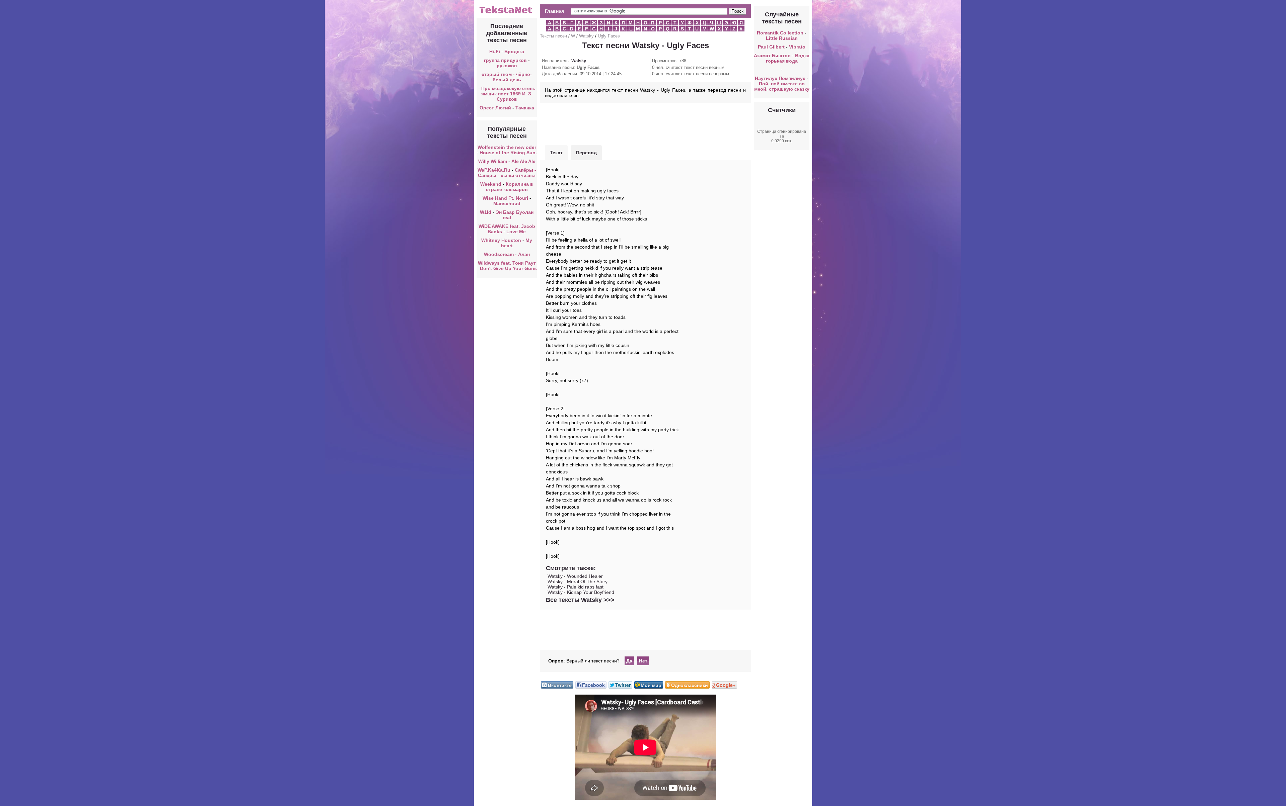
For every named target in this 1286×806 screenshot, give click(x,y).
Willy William (492, 161)
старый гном (497, 74)
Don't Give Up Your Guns (508, 268)
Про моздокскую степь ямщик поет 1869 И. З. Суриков (508, 94)
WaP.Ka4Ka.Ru (494, 170)
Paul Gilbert (771, 47)
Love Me (516, 231)
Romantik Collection (780, 32)
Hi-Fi (494, 51)
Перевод (586, 152)
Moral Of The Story (587, 581)
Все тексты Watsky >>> (580, 600)
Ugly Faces (609, 35)
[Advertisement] (645, 123)
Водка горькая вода (788, 58)
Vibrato (797, 47)
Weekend (490, 184)
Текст (556, 152)
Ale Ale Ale (523, 161)
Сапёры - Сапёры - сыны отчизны (507, 172)
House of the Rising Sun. (508, 152)
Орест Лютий (495, 107)
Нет (643, 660)
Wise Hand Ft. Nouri (505, 198)
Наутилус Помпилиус (780, 78)
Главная (554, 11)
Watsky (586, 35)
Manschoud (506, 203)
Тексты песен (553, 35)
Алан (524, 254)
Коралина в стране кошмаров (509, 186)
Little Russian (782, 38)
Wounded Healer (585, 576)
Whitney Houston (501, 240)
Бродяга (514, 51)
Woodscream (499, 254)
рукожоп (507, 65)
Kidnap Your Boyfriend (590, 592)
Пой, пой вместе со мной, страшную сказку (781, 86)
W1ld (485, 212)
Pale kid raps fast (585, 587)
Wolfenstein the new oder (507, 147)
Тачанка (524, 107)
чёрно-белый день (512, 77)
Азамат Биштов (772, 55)
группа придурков (505, 60)
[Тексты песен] (507, 12)
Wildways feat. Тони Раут (507, 263)
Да (629, 660)
